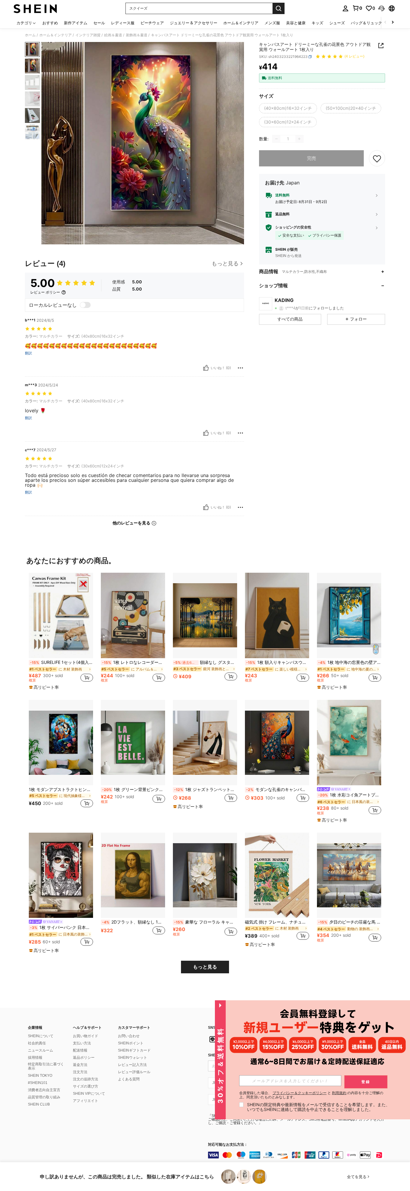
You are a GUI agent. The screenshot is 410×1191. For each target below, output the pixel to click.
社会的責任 (37, 1043)
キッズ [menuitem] (317, 22)
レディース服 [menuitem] (122, 22)
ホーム (30, 35)
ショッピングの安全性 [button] (293, 227)
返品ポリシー (84, 1057)
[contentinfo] (298, 1155)
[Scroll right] (392, 22)
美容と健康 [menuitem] (296, 22)
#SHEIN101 (37, 1083)
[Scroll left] (385, 22)
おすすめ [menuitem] (50, 22)
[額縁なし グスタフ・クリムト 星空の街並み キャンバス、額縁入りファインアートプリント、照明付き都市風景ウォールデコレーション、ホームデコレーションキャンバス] (205, 615)
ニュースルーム (40, 1050)
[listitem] (60, 631)
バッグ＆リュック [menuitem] (366, 22)
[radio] (288, 108)
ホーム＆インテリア (55, 35)
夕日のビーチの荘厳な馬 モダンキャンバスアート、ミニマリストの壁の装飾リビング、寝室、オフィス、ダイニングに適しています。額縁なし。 (349, 922)
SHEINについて (40, 1036)
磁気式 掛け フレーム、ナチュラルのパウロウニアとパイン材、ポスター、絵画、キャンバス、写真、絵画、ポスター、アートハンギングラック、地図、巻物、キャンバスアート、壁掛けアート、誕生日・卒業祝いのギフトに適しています (277, 922)
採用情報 (35, 1057)
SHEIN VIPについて (89, 1093)
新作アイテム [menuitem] (75, 22)
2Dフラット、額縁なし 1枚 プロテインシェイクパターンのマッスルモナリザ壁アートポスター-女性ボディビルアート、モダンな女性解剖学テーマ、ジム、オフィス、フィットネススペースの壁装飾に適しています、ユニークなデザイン (133, 922)
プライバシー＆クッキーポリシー (300, 1093)
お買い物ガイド (85, 1036)
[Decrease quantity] (276, 138)
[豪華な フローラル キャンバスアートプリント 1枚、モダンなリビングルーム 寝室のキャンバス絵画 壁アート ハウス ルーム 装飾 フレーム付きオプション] (205, 875)
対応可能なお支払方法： (228, 1145)
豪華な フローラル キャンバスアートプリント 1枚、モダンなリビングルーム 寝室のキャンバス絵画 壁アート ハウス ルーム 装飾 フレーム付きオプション (205, 922)
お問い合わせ (129, 1036)
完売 (311, 158)
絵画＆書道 (113, 35)
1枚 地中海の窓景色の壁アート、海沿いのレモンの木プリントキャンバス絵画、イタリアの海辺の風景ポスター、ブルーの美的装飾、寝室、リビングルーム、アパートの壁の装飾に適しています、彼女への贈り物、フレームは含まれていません (349, 662)
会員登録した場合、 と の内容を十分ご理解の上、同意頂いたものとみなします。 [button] (311, 1095)
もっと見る (205, 966)
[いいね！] (206, 368)
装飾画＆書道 (136, 35)
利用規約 (339, 1093)
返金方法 (80, 1065)
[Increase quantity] (299, 138)
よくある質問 (129, 1079)
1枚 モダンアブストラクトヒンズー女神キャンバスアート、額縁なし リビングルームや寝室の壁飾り (61, 789)
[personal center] (345, 8)
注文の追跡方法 (85, 1079)
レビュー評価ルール (134, 1072)
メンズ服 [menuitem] (272, 22)
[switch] (85, 305)
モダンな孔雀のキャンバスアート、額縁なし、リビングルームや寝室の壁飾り (277, 789)
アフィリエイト (85, 1101)
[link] (357, 8)
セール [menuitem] (99, 22)
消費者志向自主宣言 (44, 1090)
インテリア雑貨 (88, 35)
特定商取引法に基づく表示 (46, 1066)
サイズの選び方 (85, 1086)
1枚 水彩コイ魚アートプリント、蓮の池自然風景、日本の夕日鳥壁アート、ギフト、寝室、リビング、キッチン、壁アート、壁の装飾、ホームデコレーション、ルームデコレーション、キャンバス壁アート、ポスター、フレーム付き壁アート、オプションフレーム (349, 795)
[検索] (279, 8)
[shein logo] (35, 8)
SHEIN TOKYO (40, 1075)
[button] (381, 8)
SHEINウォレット (132, 1057)
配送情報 (80, 1050)
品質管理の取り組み (44, 1097)
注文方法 (80, 1072)
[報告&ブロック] (240, 368)
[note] (45, 687)
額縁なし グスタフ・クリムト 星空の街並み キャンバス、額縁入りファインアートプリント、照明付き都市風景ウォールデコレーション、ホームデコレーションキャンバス (205, 662)
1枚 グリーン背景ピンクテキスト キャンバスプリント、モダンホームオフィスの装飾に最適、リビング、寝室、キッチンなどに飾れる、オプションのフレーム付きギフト (133, 789)
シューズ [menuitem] (337, 22)
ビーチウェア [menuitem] (152, 22)
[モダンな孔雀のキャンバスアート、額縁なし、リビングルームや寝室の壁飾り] (277, 742)
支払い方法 (82, 1043)
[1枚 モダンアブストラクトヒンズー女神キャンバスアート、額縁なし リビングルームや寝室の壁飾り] (61, 742)
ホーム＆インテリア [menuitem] (240, 22)
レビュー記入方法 (132, 1065)
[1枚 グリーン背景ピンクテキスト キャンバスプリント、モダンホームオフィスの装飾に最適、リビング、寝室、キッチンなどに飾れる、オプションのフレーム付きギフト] (133, 742)
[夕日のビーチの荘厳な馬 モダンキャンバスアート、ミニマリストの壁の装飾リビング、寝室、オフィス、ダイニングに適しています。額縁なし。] (349, 875)
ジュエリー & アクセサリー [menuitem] (193, 22)
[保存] (377, 158)
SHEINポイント (130, 1043)
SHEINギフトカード (134, 1050)
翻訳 (28, 353)
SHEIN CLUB (39, 1104)
